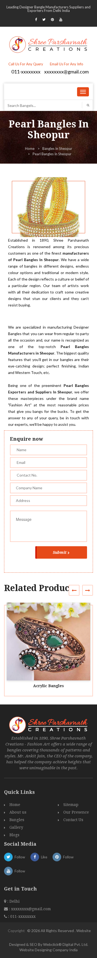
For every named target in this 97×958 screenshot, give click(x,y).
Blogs (14, 835)
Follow (20, 857)
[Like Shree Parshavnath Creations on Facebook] (36, 19)
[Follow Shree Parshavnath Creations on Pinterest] (52, 19)
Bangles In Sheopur (57, 148)
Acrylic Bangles (48, 686)
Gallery (16, 827)
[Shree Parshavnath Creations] (48, 44)
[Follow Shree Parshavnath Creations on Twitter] (44, 19)
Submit (60, 552)
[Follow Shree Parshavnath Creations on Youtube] (60, 19)
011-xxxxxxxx (25, 71)
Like (44, 857)
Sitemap (70, 804)
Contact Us (73, 820)
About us (17, 812)
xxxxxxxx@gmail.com (66, 71)
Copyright (16, 930)
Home (29, 148)
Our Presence (76, 812)
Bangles (16, 820)
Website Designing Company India (48, 949)
